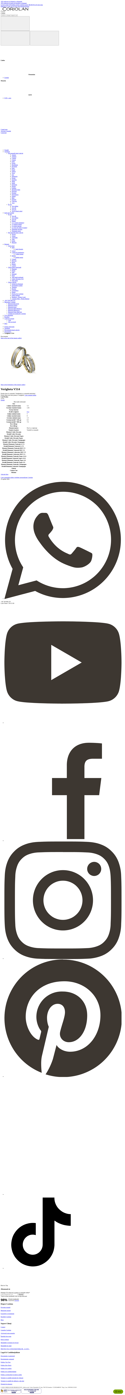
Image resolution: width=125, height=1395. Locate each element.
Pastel (13, 170)
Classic (14, 160)
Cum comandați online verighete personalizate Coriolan (17, 477)
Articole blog (4, 474)
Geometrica (15, 290)
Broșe (13, 262)
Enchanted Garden (17, 285)
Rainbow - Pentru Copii (19, 297)
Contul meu (4, 129)
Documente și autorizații (8, 1356)
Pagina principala (9, 326)
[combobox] (9, 15)
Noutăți (6, 150)
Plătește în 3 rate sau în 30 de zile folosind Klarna (15, 6)
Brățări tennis (19, 257)
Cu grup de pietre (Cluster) (19, 227)
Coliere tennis (19, 254)
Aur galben (15, 206)
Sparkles (14, 180)
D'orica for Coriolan (17, 294)
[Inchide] (44, 38)
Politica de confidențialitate (8, 1371)
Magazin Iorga (12, 307)
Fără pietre (15, 280)
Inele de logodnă (9, 213)
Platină (14, 221)
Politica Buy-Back (6, 1365)
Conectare (4, 133)
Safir (13, 272)
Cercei (13, 251)
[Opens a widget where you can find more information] (118, 1391)
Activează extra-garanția (8, 1333)
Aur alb (14, 208)
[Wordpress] (63, 1194)
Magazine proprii (6, 1310)
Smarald (14, 274)
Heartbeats (15, 165)
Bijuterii (6, 244)
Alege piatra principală (14, 267)
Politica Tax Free (6, 1362)
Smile (13, 183)
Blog (5, 323)
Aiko (13, 239)
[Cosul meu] (14, 147)
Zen (13, 175)
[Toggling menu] (1, 10)
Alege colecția (12, 282)
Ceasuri (14, 259)
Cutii (9, 320)
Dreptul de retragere (6, 1384)
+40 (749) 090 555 (9, 300)
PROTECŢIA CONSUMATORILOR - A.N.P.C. (15, 1349)
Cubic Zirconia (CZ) (18, 279)
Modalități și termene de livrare (10, 1342)
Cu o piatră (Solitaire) (18, 223)
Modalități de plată (6, 1346)
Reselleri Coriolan (6, 1317)
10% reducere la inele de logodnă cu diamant (14, 3)
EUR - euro (7, 98)
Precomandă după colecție (15, 153)
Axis (13, 203)
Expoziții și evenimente (7, 1313)
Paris (13, 168)
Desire (13, 178)
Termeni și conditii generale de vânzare (12, 1378)
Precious (14, 191)
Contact (3, 1327)
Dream (14, 186)
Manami (14, 242)
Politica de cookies (6, 1368)
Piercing (14, 261)
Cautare (3, 13)
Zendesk (17, 1300)
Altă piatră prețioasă (17, 277)
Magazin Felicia (12, 305)
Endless (14, 188)
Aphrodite (15, 237)
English (6, 77)
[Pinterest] (63, 1076)
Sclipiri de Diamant (17, 284)
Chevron (14, 201)
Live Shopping (8, 315)
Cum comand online (30, 395)
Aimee (14, 236)
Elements (14, 185)
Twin (13, 173)
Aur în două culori (17, 211)
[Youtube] (63, 722)
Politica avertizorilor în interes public (11, 1375)
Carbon (14, 158)
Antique (14, 156)
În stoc (10, 204)
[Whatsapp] (63, 598)
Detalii (3, 400)
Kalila (13, 241)
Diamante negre (16, 231)
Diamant (14, 269)
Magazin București (13, 304)
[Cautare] (15, 23)
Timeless (14, 287)
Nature (14, 196)
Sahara (14, 171)
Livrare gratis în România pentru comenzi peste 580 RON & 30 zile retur (22, 5)
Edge (13, 161)
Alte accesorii (12, 322)
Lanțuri (14, 266)
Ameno (14, 155)
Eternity (14, 199)
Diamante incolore (17, 229)
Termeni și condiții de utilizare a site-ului (12, 1381)
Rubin (13, 270)
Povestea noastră (5, 1307)
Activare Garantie (6, 131)
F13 (28, 412)
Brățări (14, 256)
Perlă (13, 275)
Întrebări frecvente (6, 1336)
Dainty (14, 292)
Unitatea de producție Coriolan (17, 313)
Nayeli (14, 234)
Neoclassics (15, 194)
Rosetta (14, 289)
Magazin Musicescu (14, 310)
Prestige (14, 193)
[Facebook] (63, 840)
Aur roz (14, 209)
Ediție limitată (16, 295)
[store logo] (15, 10)
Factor (13, 163)
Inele (13, 247)
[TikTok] (41, 1268)
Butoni (14, 264)
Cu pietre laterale (17, 226)
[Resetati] (15, 38)
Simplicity (15, 176)
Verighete (7, 151)
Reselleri (6, 317)
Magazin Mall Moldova (15, 308)
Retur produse (5, 1339)
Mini (13, 198)
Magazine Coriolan (9, 302)
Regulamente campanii (7, 1359)
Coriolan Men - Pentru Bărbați (20, 299)
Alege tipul (11, 246)
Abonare (21, 1294)
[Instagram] (63, 958)
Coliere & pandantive (18, 252)
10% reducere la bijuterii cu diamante (11, 1)
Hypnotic (14, 166)
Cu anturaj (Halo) (17, 224)
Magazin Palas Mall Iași (15, 312)
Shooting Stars (16, 189)
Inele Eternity (19, 249)
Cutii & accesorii (9, 318)
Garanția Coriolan (6, 1330)
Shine (13, 181)
